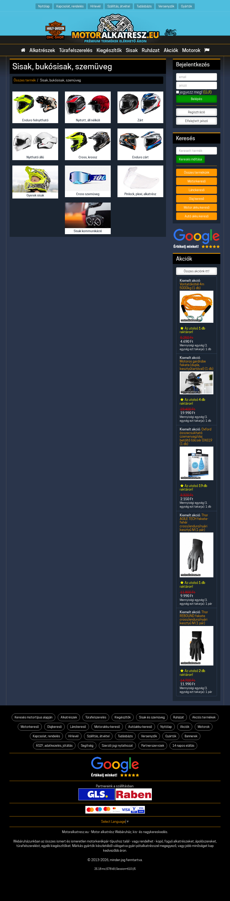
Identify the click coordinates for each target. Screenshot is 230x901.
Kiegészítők (109, 50)
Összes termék (25, 80)
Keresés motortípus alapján (33, 717)
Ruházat (151, 50)
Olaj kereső (196, 199)
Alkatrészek (42, 50)
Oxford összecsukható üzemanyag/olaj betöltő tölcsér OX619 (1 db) (196, 436)
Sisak (132, 50)
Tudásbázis (144, 6)
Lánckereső (197, 190)
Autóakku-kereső (140, 727)
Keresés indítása (190, 159)
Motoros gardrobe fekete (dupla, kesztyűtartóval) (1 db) (196, 365)
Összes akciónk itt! (196, 271)
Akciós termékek (204, 717)
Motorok (191, 50)
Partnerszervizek (152, 745)
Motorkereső (197, 181)
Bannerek (191, 736)
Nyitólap (44, 6)
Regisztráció (196, 112)
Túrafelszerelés (76, 50)
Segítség (87, 745)
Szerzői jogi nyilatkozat (117, 745)
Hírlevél (95, 6)
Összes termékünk (196, 172)
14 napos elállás (183, 745)
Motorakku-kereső (107, 727)
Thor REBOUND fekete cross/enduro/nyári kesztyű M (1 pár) (194, 617)
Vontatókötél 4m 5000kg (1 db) (192, 286)
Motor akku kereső (197, 207)
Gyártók (186, 6)
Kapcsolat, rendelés (70, 6)
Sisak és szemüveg (152, 717)
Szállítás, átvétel (118, 6)
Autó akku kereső (197, 216)
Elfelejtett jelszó (196, 121)
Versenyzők (166, 6)
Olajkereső (54, 727)
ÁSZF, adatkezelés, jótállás (54, 745)
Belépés (196, 99)
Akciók (171, 50)
